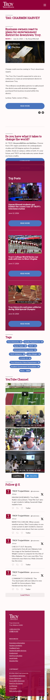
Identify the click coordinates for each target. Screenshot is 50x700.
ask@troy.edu (13, 631)
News (8, 39)
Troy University (14, 342)
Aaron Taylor (20, 346)
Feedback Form (14, 648)
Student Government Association (25, 366)
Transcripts (13, 688)
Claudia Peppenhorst (33, 342)
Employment (13, 653)
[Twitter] (43, 112)
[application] (25, 52)
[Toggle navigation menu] (45, 5)
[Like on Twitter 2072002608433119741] (22, 508)
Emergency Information (17, 643)
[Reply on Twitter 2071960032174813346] (13, 589)
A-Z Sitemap (13, 686)
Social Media (13, 658)
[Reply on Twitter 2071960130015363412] (13, 564)
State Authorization (15, 691)
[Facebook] (39, 112)
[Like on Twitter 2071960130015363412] (22, 564)
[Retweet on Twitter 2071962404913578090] (18, 533)
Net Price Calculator (15, 656)
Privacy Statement (15, 678)
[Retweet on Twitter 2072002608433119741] (18, 508)
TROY (32, 346)
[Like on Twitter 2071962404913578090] (22, 533)
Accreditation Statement (17, 676)
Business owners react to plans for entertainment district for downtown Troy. (23, 32)
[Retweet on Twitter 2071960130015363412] (18, 564)
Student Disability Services (17, 650)
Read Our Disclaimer (16, 683)
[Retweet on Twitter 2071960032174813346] (18, 589)
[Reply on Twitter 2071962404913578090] (13, 533)
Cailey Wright (33, 354)
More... (25, 371)
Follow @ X (12, 484)
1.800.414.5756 (14, 629)
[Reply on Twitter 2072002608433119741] (13, 508)
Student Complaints (15, 645)
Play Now (16, 47)
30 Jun (14, 494)
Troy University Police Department (25, 362)
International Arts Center (25, 350)
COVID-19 (25, 358)
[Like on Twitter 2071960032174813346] (22, 589)
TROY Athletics (17, 354)
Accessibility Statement (17, 681)
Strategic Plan (13, 661)
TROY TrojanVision (20, 491)
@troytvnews (35, 491)
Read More (25, 106)
